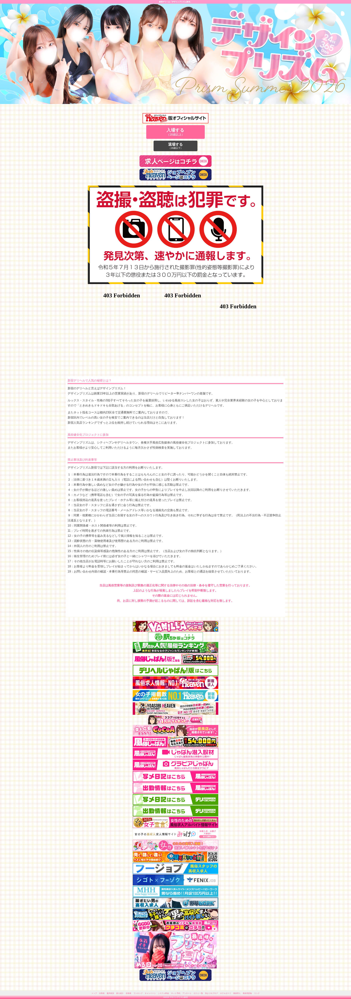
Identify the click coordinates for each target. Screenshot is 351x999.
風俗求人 (237, 993)
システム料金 (163, 993)
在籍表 (128, 993)
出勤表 (102, 993)
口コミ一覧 (198, 993)
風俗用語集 (247, 993)
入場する (175, 132)
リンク (257, 993)
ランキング (138, 993)
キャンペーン (150, 993)
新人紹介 (120, 993)
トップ (94, 993)
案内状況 (110, 993)
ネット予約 (175, 993)
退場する (175, 145)
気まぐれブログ (211, 993)
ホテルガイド (225, 993)
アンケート (187, 993)
